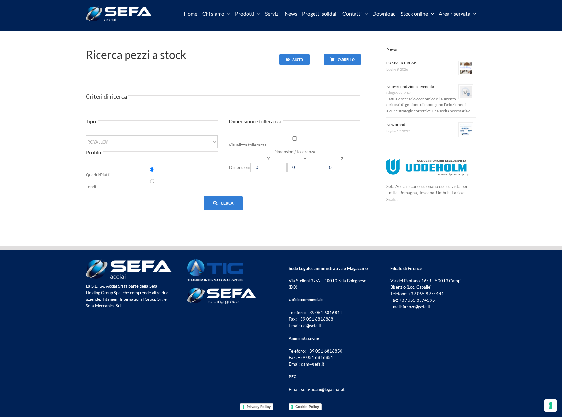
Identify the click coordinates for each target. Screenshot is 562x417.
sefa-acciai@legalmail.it (323, 389)
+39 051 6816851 (315, 357)
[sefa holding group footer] (221, 289)
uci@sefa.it (311, 325)
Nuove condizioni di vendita (410, 86)
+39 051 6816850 (324, 351)
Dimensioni (239, 167)
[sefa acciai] (119, 8)
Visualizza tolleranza (248, 144)
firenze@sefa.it (416, 306)
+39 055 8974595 (417, 300)
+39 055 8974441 (426, 293)
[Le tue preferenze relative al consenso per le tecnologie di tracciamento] (550, 405)
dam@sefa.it (312, 364)
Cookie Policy (307, 406)
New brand (395, 124)
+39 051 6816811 (324, 312)
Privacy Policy (259, 406)
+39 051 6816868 (315, 319)
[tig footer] (215, 261)
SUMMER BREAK (401, 62)
